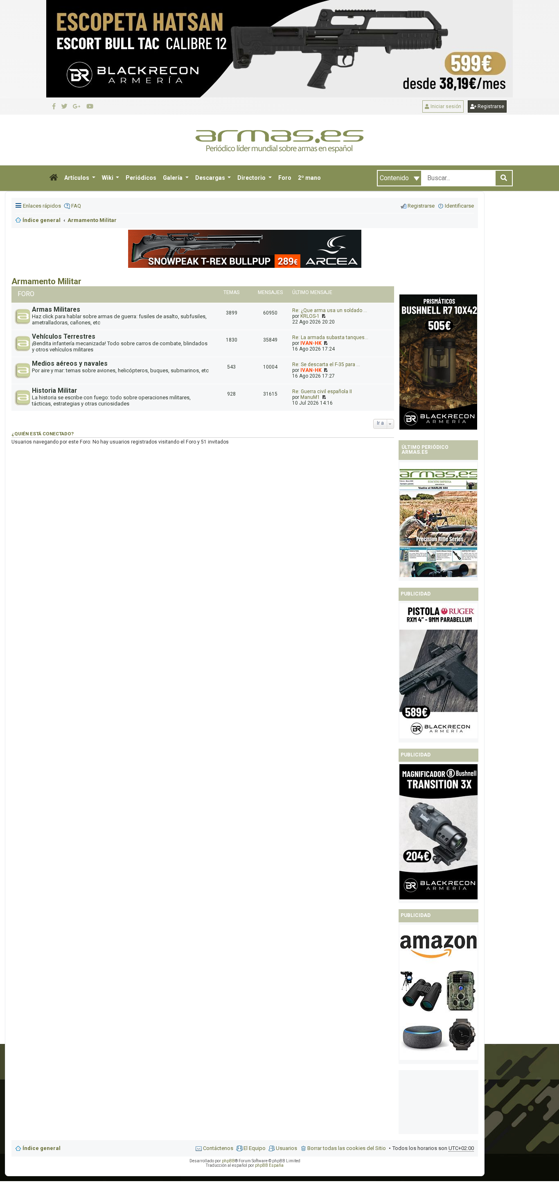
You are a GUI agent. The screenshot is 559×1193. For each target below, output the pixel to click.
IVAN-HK (311, 343)
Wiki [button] (108, 177)
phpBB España (269, 1165)
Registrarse (490, 106)
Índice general (42, 1148)
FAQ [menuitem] (76, 206)
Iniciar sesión (445, 106)
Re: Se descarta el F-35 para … (326, 364)
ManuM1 (310, 397)
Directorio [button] (252, 177)
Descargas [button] (210, 177)
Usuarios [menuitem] (286, 1148)
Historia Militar (54, 390)
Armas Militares (56, 309)
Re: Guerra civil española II (322, 391)
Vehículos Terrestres (63, 336)
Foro (284, 177)
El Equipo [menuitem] (254, 1148)
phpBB (228, 1161)
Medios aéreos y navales (70, 363)
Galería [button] (173, 177)
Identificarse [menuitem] (459, 206)
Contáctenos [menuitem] (218, 1148)
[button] (53, 178)
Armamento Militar (46, 281)
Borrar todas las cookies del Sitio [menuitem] (346, 1148)
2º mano (309, 177)
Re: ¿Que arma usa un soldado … (329, 310)
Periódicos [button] (141, 177)
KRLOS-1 (310, 316)
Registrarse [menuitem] (421, 206)
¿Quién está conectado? (42, 434)
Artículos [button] (77, 177)
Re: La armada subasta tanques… (330, 337)
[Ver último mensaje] (323, 316)
